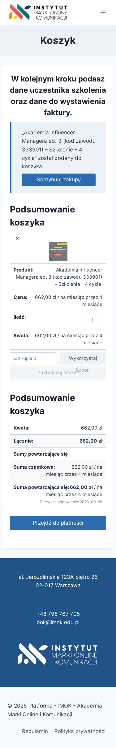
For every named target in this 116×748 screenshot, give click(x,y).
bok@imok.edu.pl (58, 622)
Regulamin (35, 731)
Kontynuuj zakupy (59, 179)
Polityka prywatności (79, 731)
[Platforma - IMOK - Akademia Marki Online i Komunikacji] (38, 12)
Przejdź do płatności (58, 523)
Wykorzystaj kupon (83, 359)
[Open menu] (103, 12)
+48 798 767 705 (58, 614)
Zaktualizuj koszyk (58, 372)
